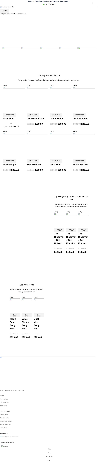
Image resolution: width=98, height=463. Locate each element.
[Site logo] (49, 4)
